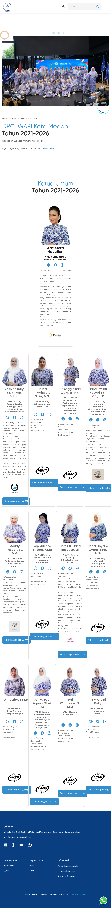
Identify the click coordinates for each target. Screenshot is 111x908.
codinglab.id (79, 894)
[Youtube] (21, 845)
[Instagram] (62, 265)
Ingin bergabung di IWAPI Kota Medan (28, 148)
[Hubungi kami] (103, 900)
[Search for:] (84, 6)
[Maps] (30, 845)
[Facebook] (55, 265)
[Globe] (48, 265)
